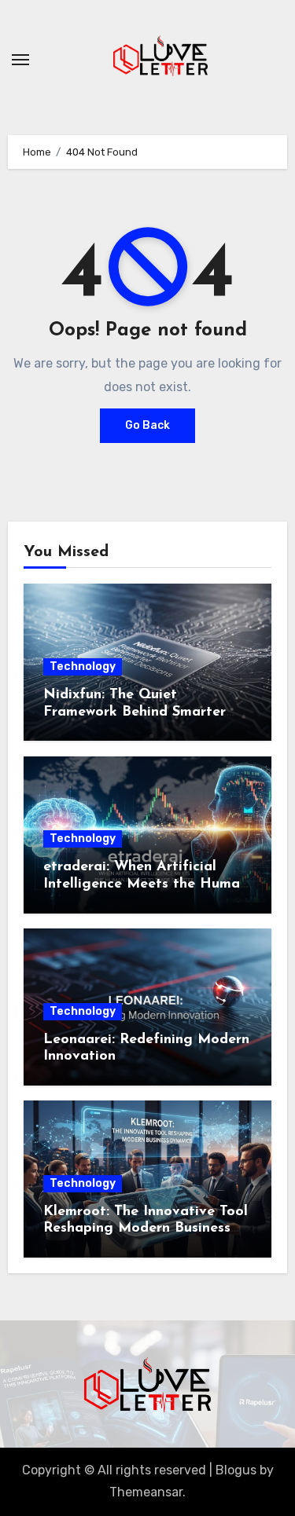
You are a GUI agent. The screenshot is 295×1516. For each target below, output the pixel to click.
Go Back (147, 425)
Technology (83, 666)
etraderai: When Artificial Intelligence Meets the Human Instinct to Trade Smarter (145, 884)
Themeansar (146, 1492)
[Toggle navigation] (20, 59)
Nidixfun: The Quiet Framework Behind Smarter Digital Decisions (134, 712)
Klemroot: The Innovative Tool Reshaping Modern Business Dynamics (145, 1229)
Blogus (236, 1470)
